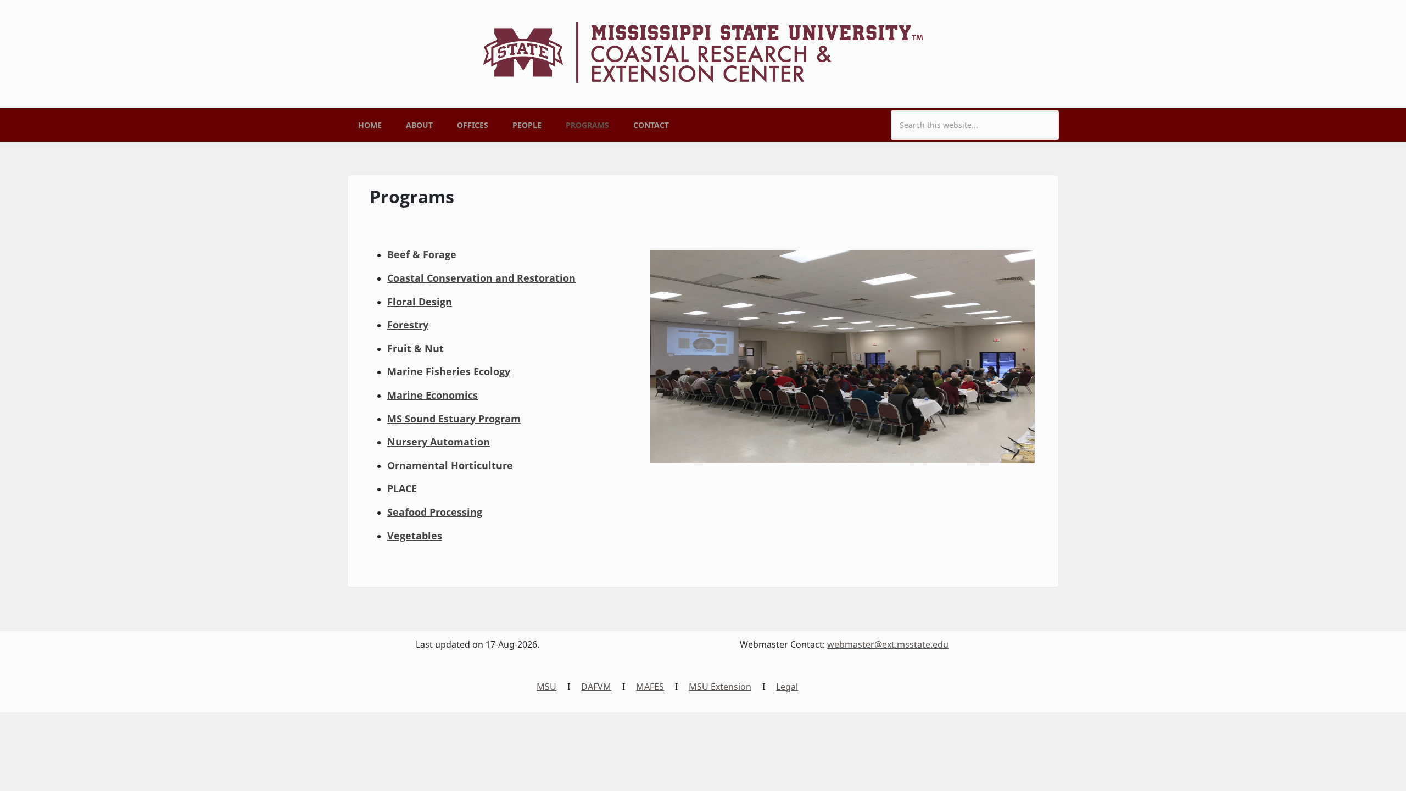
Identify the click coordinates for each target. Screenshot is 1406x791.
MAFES (650, 687)
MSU (546, 687)
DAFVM (596, 687)
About (419, 125)
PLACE (402, 488)
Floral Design (419, 301)
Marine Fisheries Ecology (448, 371)
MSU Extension (720, 687)
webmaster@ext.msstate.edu (888, 644)
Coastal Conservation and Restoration (481, 278)
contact (651, 125)
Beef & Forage (421, 254)
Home (370, 125)
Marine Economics (432, 395)
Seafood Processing (434, 512)
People (527, 125)
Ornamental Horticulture (450, 465)
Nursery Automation (438, 441)
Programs (587, 125)
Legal (787, 687)
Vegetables (414, 535)
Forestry (407, 324)
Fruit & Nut (415, 348)
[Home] (703, 52)
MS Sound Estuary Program (454, 418)
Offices (472, 125)
